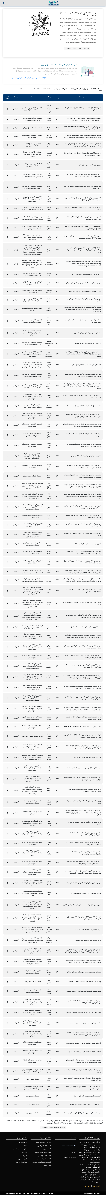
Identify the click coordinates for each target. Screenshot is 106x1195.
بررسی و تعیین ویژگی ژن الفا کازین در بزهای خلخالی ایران (83, 883)
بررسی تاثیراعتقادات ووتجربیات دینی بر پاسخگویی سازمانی (83, 768)
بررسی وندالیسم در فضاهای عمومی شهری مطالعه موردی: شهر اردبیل (82, 1071)
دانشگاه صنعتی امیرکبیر (43, 1145)
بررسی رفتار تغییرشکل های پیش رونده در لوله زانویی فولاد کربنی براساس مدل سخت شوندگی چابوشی (83, 415)
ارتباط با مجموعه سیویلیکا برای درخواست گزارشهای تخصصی (28, 78)
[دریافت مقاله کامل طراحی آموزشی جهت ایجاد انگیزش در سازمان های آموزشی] (7, 283)
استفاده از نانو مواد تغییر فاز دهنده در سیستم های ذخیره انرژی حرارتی (82, 603)
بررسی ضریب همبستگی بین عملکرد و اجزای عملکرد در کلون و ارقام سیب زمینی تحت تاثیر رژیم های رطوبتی (82, 687)
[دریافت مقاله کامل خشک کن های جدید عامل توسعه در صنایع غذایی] (7, 364)
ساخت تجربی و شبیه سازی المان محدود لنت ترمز (86, 627)
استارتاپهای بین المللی (20, 1149)
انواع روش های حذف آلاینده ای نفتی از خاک (87, 544)
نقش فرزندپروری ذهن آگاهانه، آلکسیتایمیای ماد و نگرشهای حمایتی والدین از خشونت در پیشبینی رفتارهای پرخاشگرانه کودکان (83, 812)
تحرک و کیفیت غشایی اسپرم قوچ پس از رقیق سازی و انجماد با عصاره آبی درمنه (82, 396)
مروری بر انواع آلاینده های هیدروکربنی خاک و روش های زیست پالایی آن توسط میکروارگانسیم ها (84, 552)
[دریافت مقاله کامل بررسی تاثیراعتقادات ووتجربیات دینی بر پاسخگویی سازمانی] (7, 768)
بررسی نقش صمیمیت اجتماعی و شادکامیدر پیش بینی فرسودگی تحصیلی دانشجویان (85, 790)
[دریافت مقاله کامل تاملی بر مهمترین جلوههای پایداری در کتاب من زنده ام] (7, 291)
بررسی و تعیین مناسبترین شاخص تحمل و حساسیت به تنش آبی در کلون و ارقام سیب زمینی (83, 698)
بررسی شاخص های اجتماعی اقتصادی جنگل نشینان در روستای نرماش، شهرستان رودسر (82, 647)
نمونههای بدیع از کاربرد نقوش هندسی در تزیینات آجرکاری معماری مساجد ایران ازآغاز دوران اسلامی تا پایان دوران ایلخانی (83, 951)
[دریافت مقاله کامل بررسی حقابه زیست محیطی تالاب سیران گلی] (7, 929)
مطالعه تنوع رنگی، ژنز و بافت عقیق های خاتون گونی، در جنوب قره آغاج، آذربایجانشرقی (82, 228)
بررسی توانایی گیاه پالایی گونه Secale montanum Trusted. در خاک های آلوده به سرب (82, 128)
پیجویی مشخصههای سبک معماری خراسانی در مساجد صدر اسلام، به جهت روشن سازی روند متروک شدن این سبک (83, 961)
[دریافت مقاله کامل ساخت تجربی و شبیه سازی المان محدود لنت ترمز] (7, 627)
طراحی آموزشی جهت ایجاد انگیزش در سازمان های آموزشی (83, 283)
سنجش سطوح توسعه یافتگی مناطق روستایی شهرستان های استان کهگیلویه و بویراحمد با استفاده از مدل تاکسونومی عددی (82, 136)
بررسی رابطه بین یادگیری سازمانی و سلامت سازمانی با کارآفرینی (84, 823)
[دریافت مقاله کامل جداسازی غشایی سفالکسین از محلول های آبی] (7, 343)
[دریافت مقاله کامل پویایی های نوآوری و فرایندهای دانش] (7, 165)
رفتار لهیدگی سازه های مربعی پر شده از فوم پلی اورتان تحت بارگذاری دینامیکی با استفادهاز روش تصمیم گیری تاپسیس (83, 571)
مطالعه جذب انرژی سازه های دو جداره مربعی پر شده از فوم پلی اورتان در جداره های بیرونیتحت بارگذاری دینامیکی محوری (82, 580)
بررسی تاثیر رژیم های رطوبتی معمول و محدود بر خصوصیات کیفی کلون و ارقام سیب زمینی (83, 666)
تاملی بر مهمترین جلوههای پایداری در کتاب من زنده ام (85, 291)
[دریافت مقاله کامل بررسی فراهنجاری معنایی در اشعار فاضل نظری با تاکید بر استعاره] (7, 1113)
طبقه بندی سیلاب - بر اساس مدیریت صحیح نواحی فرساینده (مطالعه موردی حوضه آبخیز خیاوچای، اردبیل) (82, 145)
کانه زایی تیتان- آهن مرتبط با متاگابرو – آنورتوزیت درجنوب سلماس (83, 208)
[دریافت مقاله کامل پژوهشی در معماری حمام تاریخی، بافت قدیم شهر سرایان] (7, 972)
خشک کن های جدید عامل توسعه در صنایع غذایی (86, 365)
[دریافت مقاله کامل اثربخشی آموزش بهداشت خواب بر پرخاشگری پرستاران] (7, 1052)
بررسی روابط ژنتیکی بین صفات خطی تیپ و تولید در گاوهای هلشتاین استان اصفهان (82, 516)
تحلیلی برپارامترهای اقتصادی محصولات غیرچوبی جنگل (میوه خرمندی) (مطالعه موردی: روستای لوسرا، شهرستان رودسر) (82, 636)
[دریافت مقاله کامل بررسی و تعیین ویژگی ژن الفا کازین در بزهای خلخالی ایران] (7, 883)
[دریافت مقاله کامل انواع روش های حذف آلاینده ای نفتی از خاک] (7, 544)
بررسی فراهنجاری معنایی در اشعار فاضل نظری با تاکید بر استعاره (82, 1113)
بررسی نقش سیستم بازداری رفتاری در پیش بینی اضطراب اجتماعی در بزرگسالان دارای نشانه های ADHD (84, 1033)
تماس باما (96, 1186)
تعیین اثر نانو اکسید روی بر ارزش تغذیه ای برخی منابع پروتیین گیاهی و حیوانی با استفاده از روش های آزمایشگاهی (82, 486)
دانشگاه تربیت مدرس (44, 1159)
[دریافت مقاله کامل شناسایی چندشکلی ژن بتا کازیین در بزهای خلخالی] (7, 893)
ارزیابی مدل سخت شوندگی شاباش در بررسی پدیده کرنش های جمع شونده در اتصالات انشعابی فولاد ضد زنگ (82, 425)
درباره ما (87, 1186)
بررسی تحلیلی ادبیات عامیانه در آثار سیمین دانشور (86, 274)
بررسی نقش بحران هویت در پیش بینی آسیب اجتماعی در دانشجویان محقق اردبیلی (83, 843)
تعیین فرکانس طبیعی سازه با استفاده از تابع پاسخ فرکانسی (83, 991)
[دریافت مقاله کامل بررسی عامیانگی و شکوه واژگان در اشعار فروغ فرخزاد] (7, 1104)
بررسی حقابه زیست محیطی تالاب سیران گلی (87, 930)
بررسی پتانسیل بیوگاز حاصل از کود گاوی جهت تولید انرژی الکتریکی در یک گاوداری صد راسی (83, 616)
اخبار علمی (23, 1155)
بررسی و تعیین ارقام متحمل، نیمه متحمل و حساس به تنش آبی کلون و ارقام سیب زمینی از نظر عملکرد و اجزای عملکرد (82, 677)
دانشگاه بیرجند (46, 1149)
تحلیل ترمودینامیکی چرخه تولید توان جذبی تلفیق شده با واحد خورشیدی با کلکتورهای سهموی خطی (82, 476)
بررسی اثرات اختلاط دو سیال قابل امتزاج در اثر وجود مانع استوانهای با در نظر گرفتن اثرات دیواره (84, 466)
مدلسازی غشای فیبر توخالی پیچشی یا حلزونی (87, 333)
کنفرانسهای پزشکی (21, 1162)
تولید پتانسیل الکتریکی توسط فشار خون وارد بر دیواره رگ (83, 406)
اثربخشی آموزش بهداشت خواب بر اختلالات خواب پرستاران (83, 1043)
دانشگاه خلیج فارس (44, 1155)
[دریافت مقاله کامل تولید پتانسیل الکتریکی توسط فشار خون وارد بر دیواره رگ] (7, 406)
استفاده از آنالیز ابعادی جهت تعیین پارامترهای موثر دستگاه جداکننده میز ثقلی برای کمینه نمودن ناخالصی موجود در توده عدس (83, 250)
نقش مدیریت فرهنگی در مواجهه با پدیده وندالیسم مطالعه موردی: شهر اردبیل (83, 1088)
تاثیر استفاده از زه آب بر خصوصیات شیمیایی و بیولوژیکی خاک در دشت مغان (82, 187)
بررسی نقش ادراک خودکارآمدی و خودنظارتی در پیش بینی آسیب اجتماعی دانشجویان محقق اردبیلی (83, 862)
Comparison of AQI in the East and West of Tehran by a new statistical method (82, 154)
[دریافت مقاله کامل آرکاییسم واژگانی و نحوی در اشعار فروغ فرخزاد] (7, 1096)
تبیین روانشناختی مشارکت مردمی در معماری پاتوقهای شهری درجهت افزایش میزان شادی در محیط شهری (83, 747)
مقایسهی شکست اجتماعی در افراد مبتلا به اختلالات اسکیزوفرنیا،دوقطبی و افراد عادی (86, 853)
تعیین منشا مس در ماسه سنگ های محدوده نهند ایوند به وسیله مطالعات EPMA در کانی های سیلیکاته (82, 237)
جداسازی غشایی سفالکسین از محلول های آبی (87, 343)
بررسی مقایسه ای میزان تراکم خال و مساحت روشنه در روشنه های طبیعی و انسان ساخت (83, 656)
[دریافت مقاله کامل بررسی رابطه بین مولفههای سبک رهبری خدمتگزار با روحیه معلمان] (7, 300)
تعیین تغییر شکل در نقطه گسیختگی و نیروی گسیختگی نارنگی (82, 905)
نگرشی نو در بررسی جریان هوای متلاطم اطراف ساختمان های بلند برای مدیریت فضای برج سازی (82, 736)
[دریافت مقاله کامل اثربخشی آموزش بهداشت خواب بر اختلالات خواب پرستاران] (7, 1043)
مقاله (25, 1145)
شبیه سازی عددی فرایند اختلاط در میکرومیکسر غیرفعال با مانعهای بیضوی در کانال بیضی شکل (84, 445)
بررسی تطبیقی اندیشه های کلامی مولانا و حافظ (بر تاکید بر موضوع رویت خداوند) (83, 718)
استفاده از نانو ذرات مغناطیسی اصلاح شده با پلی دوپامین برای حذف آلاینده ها (82, 321)
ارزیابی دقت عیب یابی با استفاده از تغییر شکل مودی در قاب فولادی (83, 802)
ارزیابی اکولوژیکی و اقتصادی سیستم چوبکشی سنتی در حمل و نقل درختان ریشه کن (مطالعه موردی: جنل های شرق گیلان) (82, 708)
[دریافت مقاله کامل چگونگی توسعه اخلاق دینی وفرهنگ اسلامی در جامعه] (7, 981)
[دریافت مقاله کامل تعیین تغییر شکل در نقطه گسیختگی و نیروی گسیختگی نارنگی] (7, 905)
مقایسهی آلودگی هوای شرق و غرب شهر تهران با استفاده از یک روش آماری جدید (82, 1079)
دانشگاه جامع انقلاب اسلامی (42, 1162)
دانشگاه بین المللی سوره (43, 1152)
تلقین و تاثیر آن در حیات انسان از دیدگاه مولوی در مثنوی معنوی (82, 727)
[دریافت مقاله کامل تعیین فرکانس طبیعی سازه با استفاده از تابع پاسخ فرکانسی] (7, 991)
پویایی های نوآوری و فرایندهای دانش (90, 165)
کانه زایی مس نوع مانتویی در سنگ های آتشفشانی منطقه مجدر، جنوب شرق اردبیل (84, 218)
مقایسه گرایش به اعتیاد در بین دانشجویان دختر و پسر (84, 1023)
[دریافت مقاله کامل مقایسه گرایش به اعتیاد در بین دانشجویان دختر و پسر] (7, 1023)
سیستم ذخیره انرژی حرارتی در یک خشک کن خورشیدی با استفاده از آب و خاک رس (83, 591)
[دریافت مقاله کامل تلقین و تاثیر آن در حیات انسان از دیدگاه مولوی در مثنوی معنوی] (7, 726)
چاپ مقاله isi (23, 1142)
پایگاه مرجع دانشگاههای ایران (92, 1193)
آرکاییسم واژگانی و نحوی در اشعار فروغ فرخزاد (87, 1096)
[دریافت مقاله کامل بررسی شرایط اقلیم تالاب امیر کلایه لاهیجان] (7, 940)
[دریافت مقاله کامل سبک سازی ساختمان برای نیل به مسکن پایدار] (7, 757)
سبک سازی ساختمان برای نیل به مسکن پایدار (87, 757)
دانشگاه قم (47, 1165)
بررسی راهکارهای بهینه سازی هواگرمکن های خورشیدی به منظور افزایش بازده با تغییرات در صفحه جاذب (83, 175)
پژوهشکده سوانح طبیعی (43, 1142)
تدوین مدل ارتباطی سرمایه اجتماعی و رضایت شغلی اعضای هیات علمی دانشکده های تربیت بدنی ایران (83, 1061)
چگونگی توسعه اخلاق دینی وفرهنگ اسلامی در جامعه (85, 982)
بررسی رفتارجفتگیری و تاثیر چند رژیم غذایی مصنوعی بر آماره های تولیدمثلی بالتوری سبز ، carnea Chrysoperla (83, 872)
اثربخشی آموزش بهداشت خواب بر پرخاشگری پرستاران (84, 1052)
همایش (24, 1152)
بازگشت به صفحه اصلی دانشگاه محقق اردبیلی (77, 49)
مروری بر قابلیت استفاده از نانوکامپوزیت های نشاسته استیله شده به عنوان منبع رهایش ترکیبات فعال (83, 375)
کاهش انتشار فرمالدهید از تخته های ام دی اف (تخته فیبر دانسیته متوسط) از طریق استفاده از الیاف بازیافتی (84, 119)
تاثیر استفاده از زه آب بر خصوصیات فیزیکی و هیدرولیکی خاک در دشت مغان (82, 109)
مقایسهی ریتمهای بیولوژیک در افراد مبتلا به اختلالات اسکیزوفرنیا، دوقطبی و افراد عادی (85, 834)
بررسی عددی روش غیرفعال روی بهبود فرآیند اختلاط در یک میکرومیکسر (83, 435)
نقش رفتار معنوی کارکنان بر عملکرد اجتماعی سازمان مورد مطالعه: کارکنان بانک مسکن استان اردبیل (82, 778)
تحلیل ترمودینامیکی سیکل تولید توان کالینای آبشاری (85, 456)
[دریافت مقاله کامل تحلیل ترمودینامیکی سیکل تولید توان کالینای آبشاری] (7, 456)
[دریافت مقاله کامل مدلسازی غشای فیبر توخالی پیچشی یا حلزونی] (7, 333)
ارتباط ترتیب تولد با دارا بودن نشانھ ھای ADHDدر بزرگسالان (83, 1012)
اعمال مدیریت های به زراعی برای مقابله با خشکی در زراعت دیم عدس (82, 534)
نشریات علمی (22, 1159)
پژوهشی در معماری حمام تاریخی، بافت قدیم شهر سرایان (84, 972)
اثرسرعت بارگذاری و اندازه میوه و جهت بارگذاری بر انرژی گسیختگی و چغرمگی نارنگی (84, 918)
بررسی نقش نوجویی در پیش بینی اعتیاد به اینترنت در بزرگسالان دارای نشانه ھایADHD (84, 1002)
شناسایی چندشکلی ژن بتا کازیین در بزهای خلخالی (86, 893)
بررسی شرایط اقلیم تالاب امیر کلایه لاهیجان (88, 940)
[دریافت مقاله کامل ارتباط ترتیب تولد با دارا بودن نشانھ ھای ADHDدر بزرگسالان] (7, 1012)
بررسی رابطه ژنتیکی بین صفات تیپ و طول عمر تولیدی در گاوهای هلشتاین (83, 525)
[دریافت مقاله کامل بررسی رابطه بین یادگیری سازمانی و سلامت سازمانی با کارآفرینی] (7, 823)
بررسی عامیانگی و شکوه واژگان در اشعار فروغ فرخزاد (85, 1104)
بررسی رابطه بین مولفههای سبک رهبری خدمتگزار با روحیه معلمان (83, 300)
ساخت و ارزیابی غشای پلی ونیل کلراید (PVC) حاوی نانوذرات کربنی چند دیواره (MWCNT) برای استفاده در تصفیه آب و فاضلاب (83, 354)
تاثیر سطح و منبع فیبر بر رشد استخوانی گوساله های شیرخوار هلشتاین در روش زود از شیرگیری (83, 507)
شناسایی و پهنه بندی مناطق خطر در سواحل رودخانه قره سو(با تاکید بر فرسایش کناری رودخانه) (83, 199)
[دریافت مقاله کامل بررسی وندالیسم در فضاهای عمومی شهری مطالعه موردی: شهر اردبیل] (7, 1071)
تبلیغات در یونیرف (70, 1157)
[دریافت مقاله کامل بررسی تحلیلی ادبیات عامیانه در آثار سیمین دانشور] (7, 274)
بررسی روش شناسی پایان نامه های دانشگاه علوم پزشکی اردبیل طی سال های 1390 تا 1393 (82, 562)
